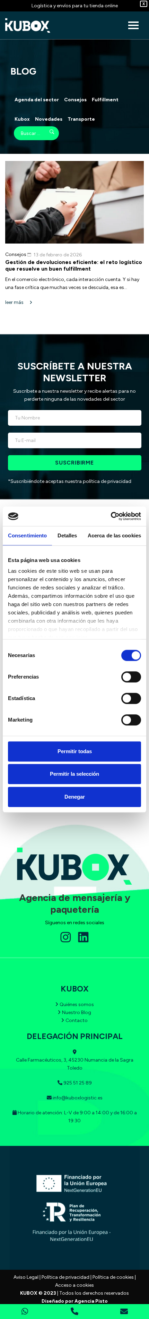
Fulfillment (105, 100)
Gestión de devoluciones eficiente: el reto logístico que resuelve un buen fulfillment (73, 265)
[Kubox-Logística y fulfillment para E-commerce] (27, 25)
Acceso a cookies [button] (74, 1285)
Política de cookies (113, 1277)
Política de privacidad (65, 1277)
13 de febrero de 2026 (58, 255)
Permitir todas (75, 751)
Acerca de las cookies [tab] (114, 535)
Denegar (74, 797)
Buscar (47, 133)
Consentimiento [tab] (27, 535)
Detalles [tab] (67, 535)
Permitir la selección (74, 774)
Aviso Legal (26, 1277)
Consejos (75, 100)
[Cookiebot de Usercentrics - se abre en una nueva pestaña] (110, 516)
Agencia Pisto (91, 1301)
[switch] (131, 676)
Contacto (76, 1020)
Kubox (22, 119)
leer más (15, 302)
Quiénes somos (77, 1004)
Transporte (81, 119)
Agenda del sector (37, 100)
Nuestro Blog (76, 1012)
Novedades (48, 119)
